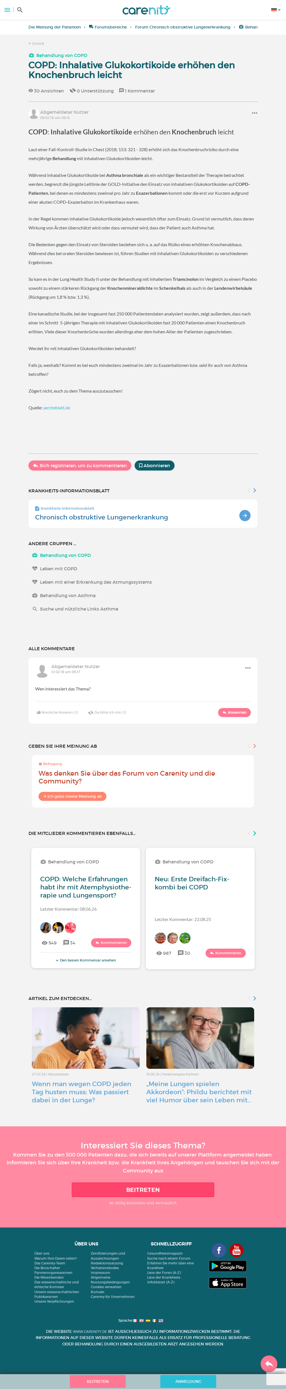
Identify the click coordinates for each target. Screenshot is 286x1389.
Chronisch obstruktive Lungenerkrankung (101, 517)
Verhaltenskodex (105, 1268)
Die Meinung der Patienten (54, 27)
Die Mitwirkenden (49, 1277)
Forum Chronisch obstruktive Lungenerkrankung (182, 27)
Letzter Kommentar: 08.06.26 (68, 908)
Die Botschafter (47, 1268)
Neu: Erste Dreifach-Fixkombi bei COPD (192, 883)
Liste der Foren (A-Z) (164, 1273)
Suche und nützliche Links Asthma (79, 609)
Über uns (41, 1253)
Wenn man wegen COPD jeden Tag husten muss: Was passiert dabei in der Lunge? (81, 1092)
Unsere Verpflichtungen (54, 1301)
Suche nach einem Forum (168, 1258)
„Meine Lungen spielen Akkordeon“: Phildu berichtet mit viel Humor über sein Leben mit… (199, 1092)
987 (167, 953)
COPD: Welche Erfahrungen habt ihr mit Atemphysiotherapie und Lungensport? (85, 887)
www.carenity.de (90, 1331)
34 (72, 943)
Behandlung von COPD (61, 55)
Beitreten (143, 1189)
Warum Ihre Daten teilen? (55, 1258)
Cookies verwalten (106, 1287)
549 (53, 943)
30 (187, 953)
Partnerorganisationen (53, 1273)
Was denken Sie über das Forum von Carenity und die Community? (127, 777)
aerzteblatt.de (56, 407)
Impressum (100, 1273)
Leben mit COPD (58, 568)
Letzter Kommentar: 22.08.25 (183, 919)
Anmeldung (188, 1381)
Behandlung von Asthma (68, 595)
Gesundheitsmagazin (165, 1253)
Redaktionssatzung (107, 1263)
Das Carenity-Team (49, 1263)
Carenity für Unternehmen (113, 1297)
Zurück (37, 43)
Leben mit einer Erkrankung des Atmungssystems (96, 582)
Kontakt (97, 1292)
